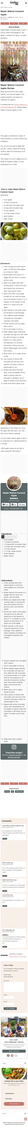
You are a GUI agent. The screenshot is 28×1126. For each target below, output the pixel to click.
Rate (23, 505)
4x (12, 537)
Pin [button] (14, 505)
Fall (12, 791)
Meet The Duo (14, 1051)
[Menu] (2, 3)
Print (7, 505)
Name (6, 995)
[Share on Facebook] (5, 23)
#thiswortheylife (14, 757)
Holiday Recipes (19, 791)
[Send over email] (23, 23)
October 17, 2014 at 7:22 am (7, 827)
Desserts (7, 791)
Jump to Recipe (14, 27)
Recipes (6, 7)
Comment (6, 980)
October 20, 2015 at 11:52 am (8, 931)
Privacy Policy (12, 1124)
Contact (6, 1124)
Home (2, 7)
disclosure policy (4, 19)
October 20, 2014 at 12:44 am (8, 881)
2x (6, 537)
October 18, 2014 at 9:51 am (7, 864)
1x (3, 537)
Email (5, 1001)
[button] (10, 498)
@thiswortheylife (15, 755)
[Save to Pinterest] (14, 23)
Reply (5, 838)
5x (15, 537)
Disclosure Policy (20, 1124)
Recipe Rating (7, 974)
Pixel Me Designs (21, 1122)
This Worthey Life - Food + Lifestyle (14, 2)
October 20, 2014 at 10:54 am (8, 896)
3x (9, 537)
